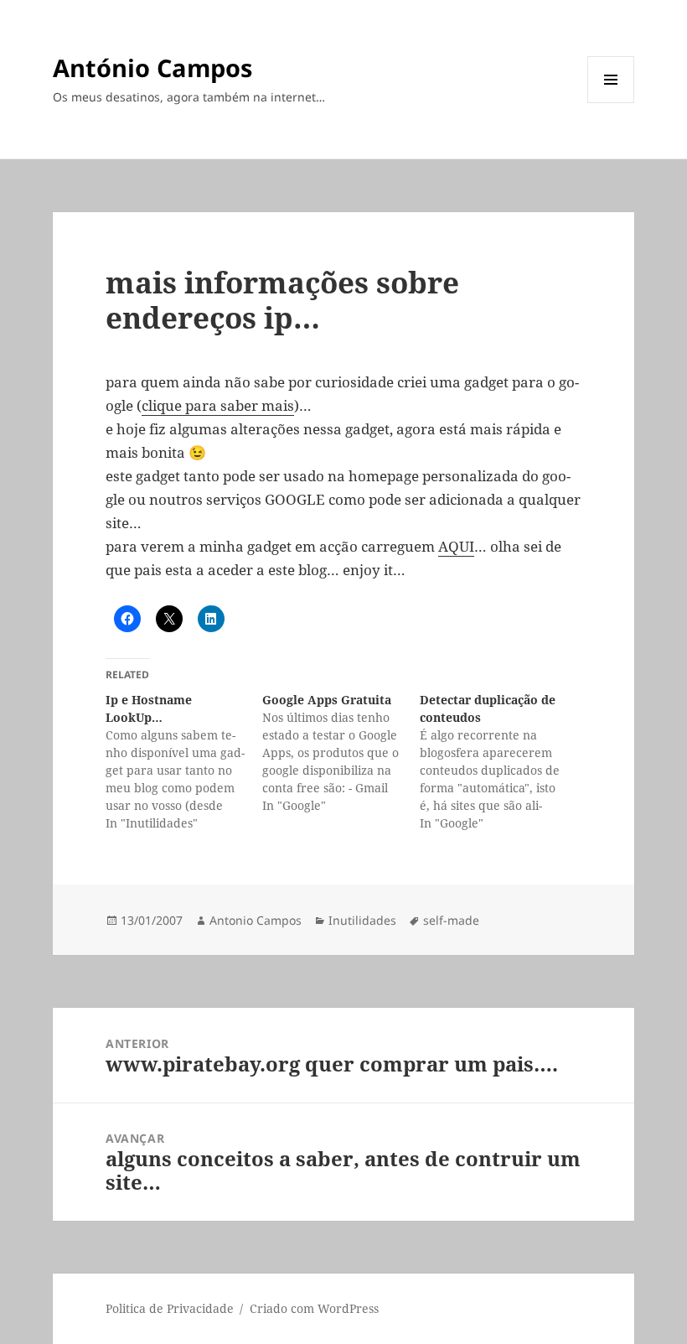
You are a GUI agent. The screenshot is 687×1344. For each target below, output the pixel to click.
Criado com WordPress (314, 1308)
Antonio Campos (255, 920)
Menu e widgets (611, 102)
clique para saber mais (218, 405)
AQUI (456, 546)
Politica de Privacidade (170, 1308)
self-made (451, 920)
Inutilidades (362, 920)
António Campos (152, 67)
